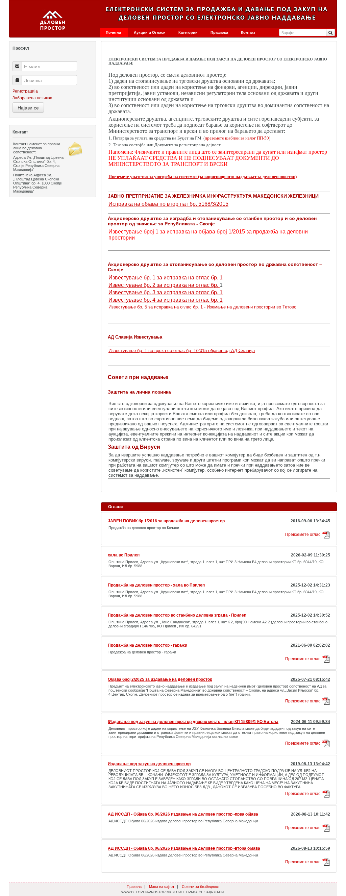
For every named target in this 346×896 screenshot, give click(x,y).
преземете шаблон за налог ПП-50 (237, 138)
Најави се (28, 107)
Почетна (113, 32)
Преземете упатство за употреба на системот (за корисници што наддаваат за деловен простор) (202, 176)
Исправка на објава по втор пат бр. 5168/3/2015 (168, 204)
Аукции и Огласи (150, 32)
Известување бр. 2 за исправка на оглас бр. (164, 285)
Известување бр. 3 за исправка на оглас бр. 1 (165, 292)
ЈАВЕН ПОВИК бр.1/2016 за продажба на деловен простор (166, 521)
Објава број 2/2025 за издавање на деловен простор (160, 679)
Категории (188, 32)
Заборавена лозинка (32, 98)
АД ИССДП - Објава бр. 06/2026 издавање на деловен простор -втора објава (184, 848)
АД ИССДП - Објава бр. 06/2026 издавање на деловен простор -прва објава (183, 814)
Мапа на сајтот (161, 887)
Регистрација (25, 91)
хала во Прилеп (124, 555)
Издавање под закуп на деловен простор (149, 764)
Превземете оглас (302, 534)
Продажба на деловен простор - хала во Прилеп (156, 585)
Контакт (248, 32)
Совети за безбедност (201, 887)
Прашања (219, 32)
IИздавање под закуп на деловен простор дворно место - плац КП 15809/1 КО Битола (193, 721)
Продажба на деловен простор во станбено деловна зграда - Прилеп (177, 615)
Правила (134, 887)
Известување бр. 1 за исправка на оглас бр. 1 (165, 277)
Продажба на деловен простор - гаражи (147, 645)
